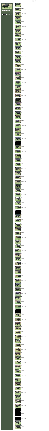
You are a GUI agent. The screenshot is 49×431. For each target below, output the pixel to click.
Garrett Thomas (22, 8)
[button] (7, 6)
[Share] (9, 14)
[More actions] (11, 14)
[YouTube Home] (4, 1)
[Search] (33, 1)
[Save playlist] (8, 14)
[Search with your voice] (35, 1)
